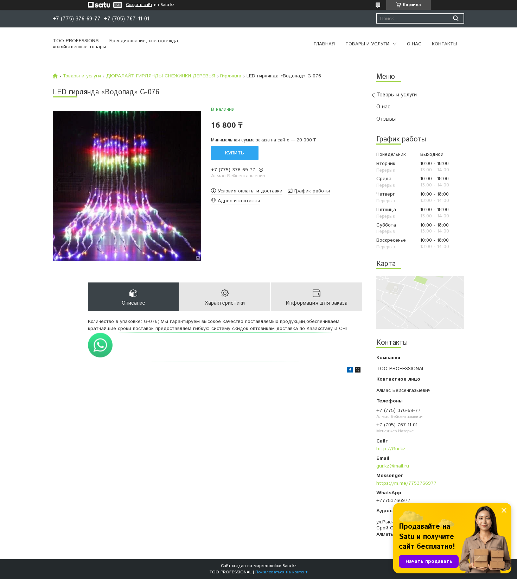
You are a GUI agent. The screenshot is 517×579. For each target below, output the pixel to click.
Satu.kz (289, 566)
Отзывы (386, 119)
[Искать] (456, 18)
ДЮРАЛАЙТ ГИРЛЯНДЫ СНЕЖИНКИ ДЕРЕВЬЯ (160, 76)
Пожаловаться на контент (281, 572)
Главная (324, 44)
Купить (234, 153)
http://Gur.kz (391, 448)
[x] (357, 371)
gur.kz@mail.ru (392, 466)
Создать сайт (139, 4)
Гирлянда (230, 76)
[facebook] (350, 371)
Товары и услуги (367, 44)
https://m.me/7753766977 (406, 483)
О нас (414, 44)
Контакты (444, 44)
